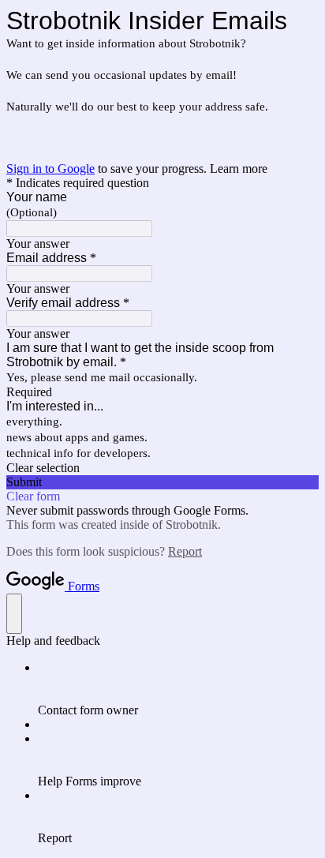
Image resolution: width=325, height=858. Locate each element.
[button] (162, 468)
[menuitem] (178, 689)
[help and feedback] (14, 614)
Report (185, 551)
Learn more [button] (238, 168)
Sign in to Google (50, 168)
